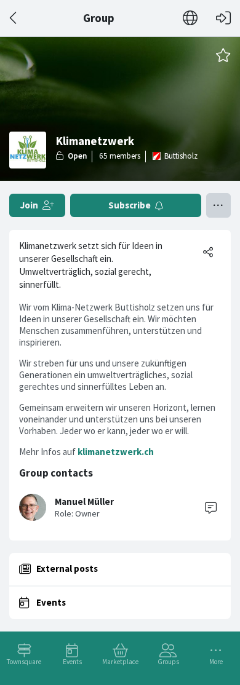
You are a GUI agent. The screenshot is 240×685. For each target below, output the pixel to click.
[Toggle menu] (218, 205)
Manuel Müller (84, 501)
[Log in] (223, 18)
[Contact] (210, 507)
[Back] (14, 18)
